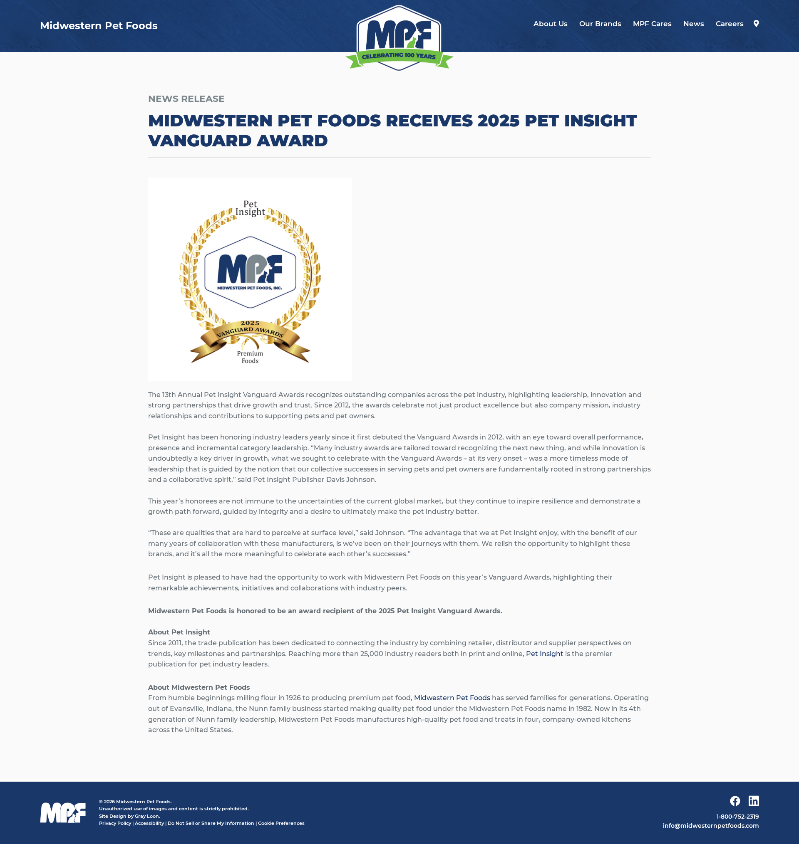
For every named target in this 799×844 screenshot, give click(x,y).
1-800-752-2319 (738, 816)
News (693, 24)
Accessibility (149, 823)
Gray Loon (147, 816)
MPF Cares (652, 24)
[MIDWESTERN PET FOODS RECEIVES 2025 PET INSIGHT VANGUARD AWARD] (399, 38)
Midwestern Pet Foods (452, 698)
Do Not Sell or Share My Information (211, 823)
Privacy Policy (115, 823)
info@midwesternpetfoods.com (711, 825)
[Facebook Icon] (735, 802)
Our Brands (600, 24)
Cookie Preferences (281, 823)
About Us (550, 24)
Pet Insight (544, 654)
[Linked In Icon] (754, 802)
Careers (730, 24)
